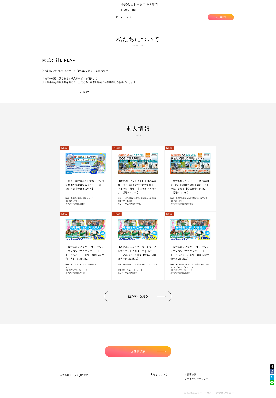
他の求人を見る (138, 296)
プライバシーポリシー (196, 378)
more (86, 92)
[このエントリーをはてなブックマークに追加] (272, 377)
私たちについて (124, 17)
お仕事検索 (220, 17)
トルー (230, 392)
